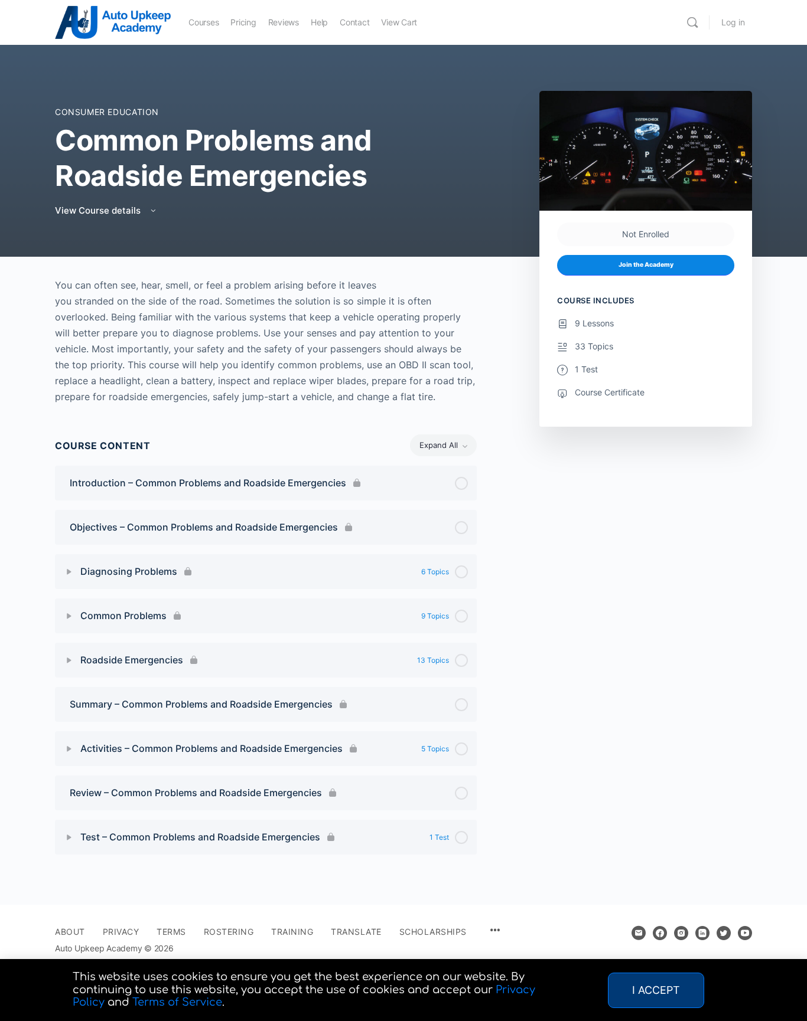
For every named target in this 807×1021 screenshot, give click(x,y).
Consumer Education (107, 112)
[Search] (692, 22)
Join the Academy (646, 265)
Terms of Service (177, 1002)
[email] (639, 933)
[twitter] (724, 933)
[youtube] (745, 933)
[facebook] (660, 933)
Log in (733, 22)
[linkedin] (702, 933)
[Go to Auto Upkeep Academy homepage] (113, 21)
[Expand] (69, 572)
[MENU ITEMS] (495, 931)
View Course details (99, 210)
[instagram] (681, 933)
